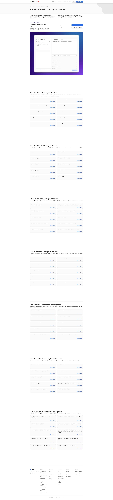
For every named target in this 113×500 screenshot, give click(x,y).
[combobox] (43, 51)
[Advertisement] (56, 83)
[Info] (49, 41)
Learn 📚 (37, 1)
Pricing (70, 1)
